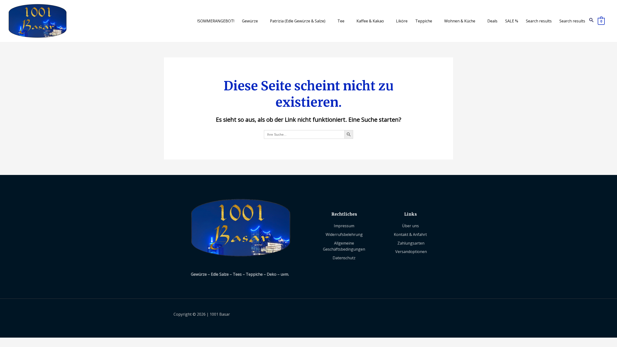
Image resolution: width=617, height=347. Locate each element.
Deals (492, 21)
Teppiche (423, 21)
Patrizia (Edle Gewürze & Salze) (297, 21)
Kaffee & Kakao (370, 21)
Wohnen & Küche (459, 21)
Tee (340, 21)
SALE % (511, 21)
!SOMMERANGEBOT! (215, 21)
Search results (539, 21)
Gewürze (250, 21)
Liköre (402, 21)
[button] (591, 21)
